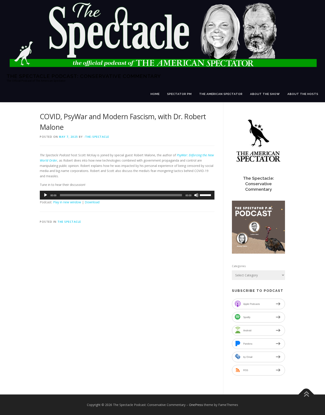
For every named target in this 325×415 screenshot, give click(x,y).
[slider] (206, 195)
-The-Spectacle (96, 137)
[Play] (45, 195)
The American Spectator (221, 94)
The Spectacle (69, 222)
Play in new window (67, 202)
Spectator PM (179, 94)
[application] (127, 195)
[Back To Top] (306, 394)
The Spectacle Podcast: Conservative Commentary (84, 76)
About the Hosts (302, 94)
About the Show (265, 94)
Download (92, 202)
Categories (239, 266)
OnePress (196, 405)
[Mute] (196, 195)
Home (155, 94)
